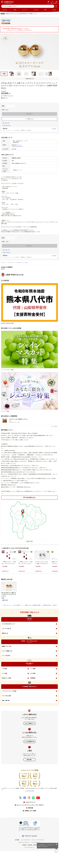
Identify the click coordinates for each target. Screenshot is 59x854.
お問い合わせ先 (6, 125)
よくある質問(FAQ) (29, 741)
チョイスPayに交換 (6, 695)
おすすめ (36, 9)
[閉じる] (56, 844)
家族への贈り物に (6, 700)
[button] (56, 6)
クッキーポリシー (36, 842)
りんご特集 (4, 673)
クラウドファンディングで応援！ (9, 691)
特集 (45, 9)
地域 (15, 9)
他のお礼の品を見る (18, 146)
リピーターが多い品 (6, 628)
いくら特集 (32, 668)
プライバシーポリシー (24, 842)
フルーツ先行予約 (6, 655)
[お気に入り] (56, 851)
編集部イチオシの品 (6, 646)
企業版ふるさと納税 (30, 810)
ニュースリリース (25, 839)
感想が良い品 (5, 633)
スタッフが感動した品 (7, 651)
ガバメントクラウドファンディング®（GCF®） (30, 805)
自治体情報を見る (30, 497)
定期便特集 (32, 678)
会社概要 (17, 839)
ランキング (25, 9)
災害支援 (30, 808)
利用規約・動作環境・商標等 (29, 845)
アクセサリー (19, 262)
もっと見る (54, 426)
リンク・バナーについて (38, 839)
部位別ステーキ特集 (6, 678)
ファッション (10, 262)
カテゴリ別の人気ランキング (8, 623)
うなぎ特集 (4, 668)
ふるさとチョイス (30, 802)
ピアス (26, 262)
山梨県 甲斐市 (5, 600)
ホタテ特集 (32, 673)
